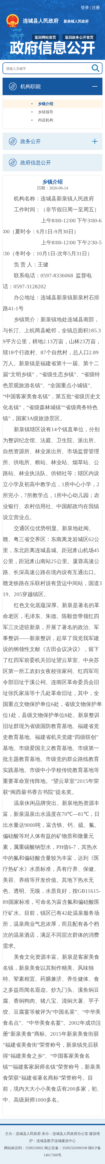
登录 (85, 7)
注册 (96, 7)
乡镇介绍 (45, 104)
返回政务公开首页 (79, 37)
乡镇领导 (45, 112)
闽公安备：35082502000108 (65, 1148)
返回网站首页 (45, 37)
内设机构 (45, 120)
